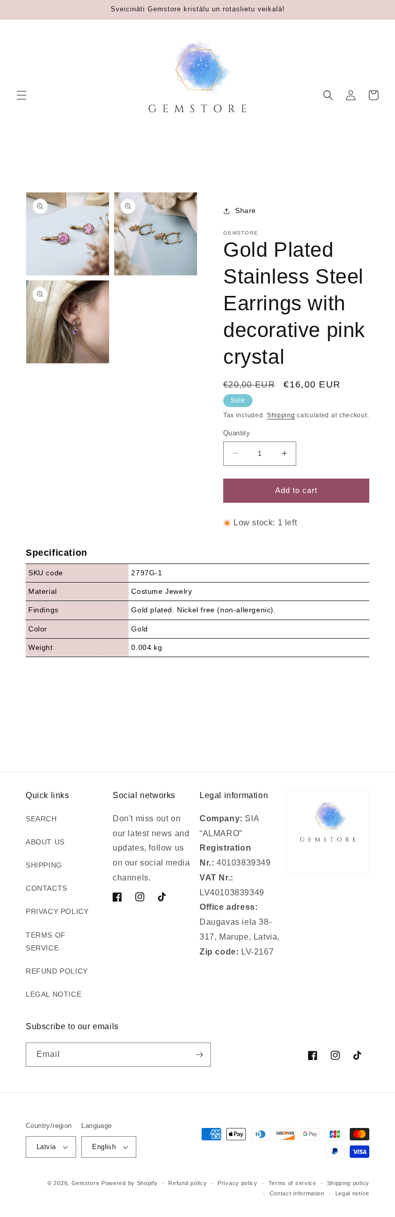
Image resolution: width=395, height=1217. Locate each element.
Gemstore (85, 1183)
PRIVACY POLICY (57, 911)
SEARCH (41, 819)
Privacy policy (238, 1183)
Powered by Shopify (129, 1183)
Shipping (281, 415)
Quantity (236, 433)
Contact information (297, 1193)
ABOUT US (45, 842)
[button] (21, 95)
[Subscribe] (199, 1055)
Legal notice (352, 1193)
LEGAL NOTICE (53, 994)
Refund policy (187, 1183)
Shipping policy (348, 1183)
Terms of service (292, 1183)
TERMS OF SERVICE (46, 941)
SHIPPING (44, 865)
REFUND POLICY (57, 971)
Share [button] (245, 210)
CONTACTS (46, 888)
